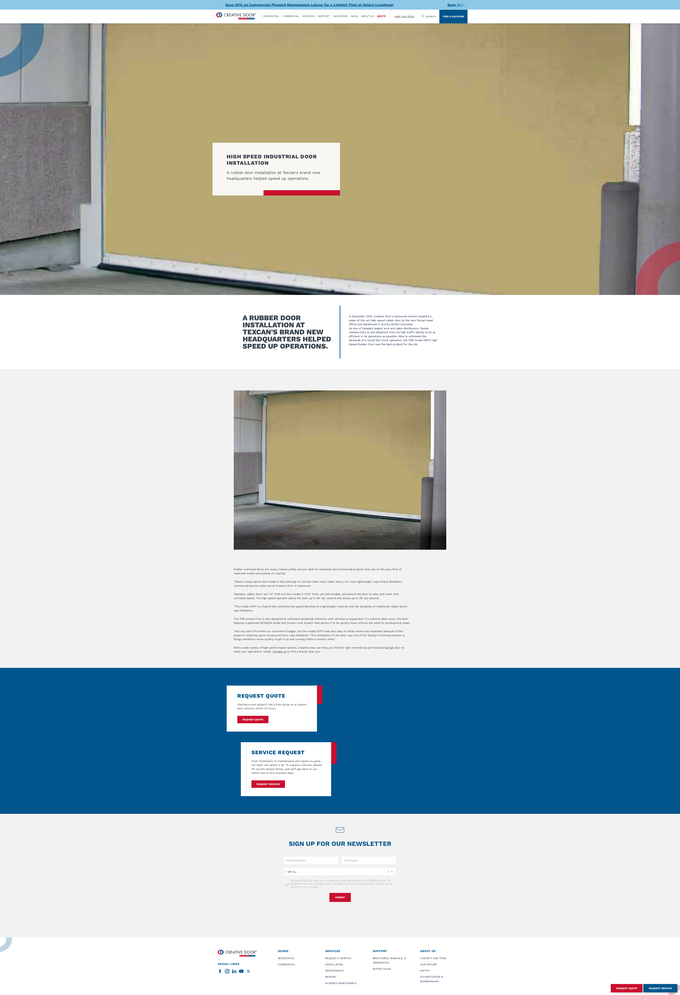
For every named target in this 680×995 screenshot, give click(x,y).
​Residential (271, 16)
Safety (425, 970)
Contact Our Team (433, 958)
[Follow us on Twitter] (248, 971)
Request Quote (252, 719)
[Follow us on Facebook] (220, 971)
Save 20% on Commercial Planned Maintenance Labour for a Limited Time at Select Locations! (245, 5)
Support (324, 16)
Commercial (291, 16)
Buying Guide (382, 968)
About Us (367, 16)
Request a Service (338, 958)
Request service (268, 784)
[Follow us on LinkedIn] (234, 971)
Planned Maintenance (341, 983)
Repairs (330, 976)
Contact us (279, 651)
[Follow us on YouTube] (241, 971)
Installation (334, 964)
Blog (354, 16)
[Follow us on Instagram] (227, 971)
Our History (428, 964)
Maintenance (334, 970)
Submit (340, 897)
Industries (340, 16)
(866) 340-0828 (404, 16)
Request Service (660, 988)
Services (309, 16)
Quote (381, 16)
